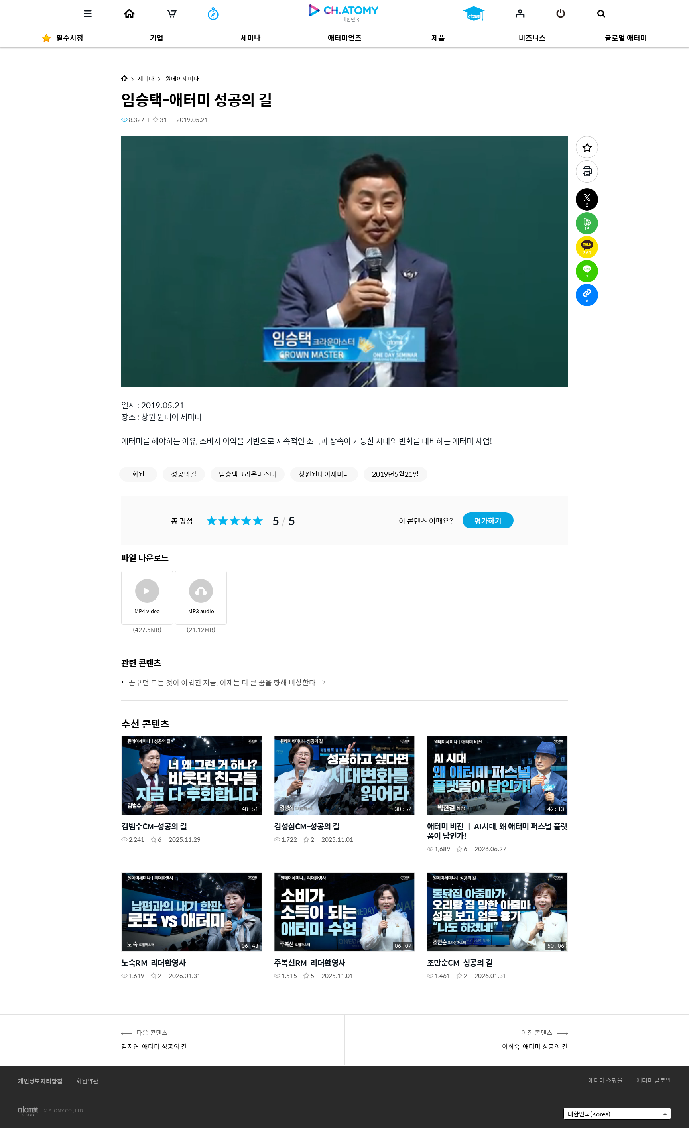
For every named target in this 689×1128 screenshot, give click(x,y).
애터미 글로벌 (653, 1080)
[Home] (129, 14)
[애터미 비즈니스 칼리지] (474, 14)
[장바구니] (172, 14)
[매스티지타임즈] (213, 14)
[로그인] (560, 14)
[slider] (344, 365)
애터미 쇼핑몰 (605, 1080)
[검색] (601, 14)
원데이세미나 (181, 78)
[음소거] (185, 376)
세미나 (146, 78)
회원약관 (87, 1080)
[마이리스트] (520, 13)
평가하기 (488, 520)
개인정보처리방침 (40, 1080)
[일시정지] (137, 376)
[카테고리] (88, 14)
